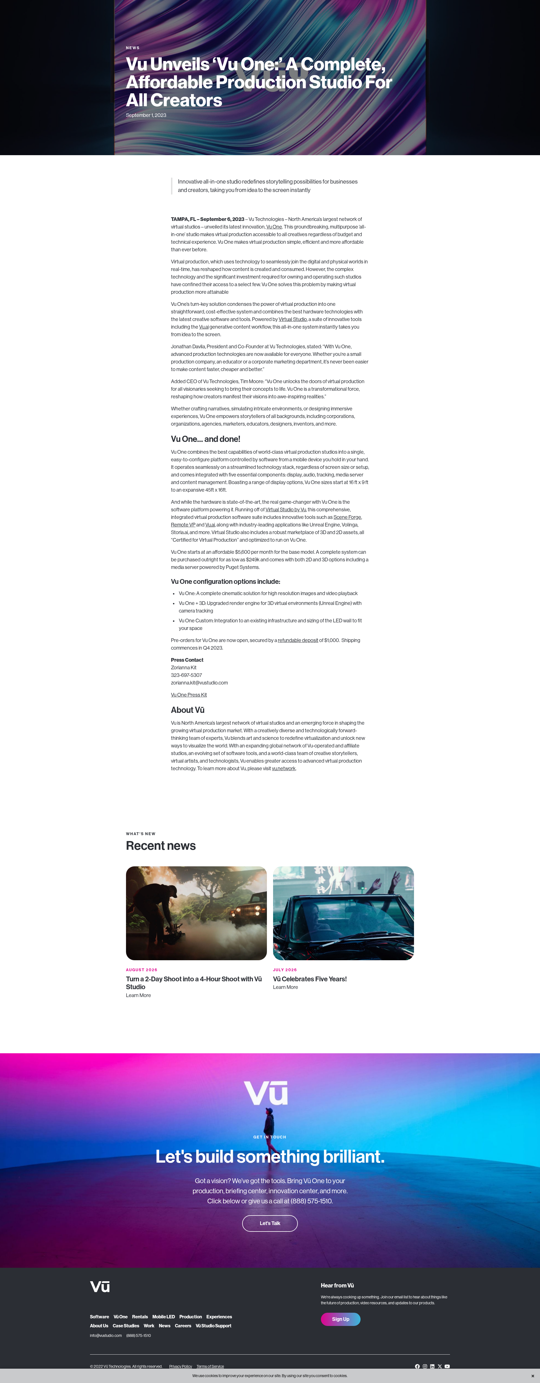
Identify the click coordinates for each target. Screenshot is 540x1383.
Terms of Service (210, 1366)
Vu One (274, 227)
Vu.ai (204, 327)
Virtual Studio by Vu (286, 509)
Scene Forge (347, 517)
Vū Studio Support (213, 1325)
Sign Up (340, 1319)
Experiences (219, 1316)
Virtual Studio (293, 319)
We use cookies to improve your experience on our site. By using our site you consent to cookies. (270, 1375)
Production (190, 1316)
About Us (99, 1325)
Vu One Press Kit (189, 695)
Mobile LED (163, 1316)
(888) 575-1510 (138, 1335)
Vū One (121, 1316)
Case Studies (126, 1325)
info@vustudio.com (106, 1335)
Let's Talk (270, 1223)
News (164, 1325)
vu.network (284, 768)
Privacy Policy (180, 1366)
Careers (183, 1325)
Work (149, 1325)
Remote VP (183, 525)
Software (99, 1316)
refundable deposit (298, 640)
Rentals (140, 1316)
